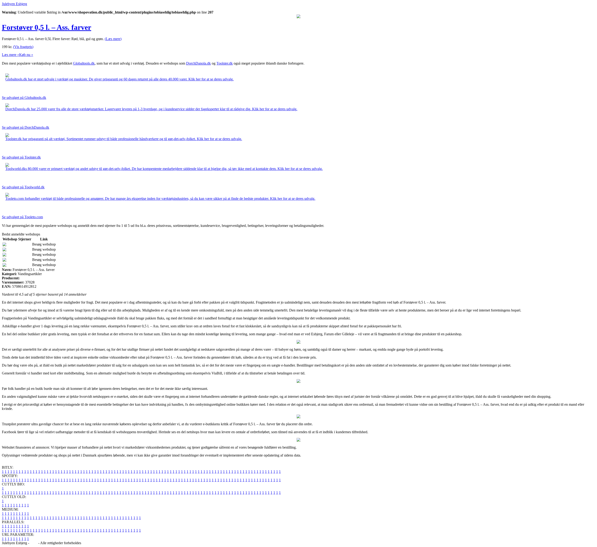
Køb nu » (26, 55)
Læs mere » (10, 55)
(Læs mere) (113, 39)
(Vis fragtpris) (23, 47)
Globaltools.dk (84, 63)
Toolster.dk (224, 63)
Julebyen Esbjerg (14, 4)
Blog (33, 543)
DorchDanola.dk (198, 63)
